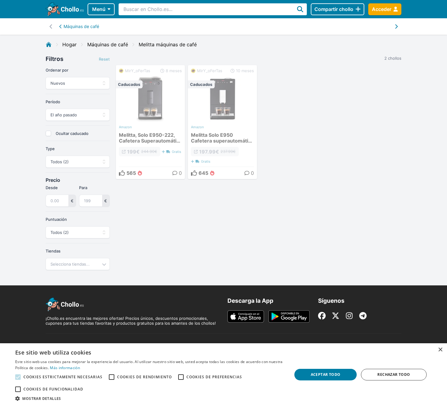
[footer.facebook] (322, 316)
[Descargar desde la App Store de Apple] (245, 316)
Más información (65, 367)
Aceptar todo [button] (326, 374)
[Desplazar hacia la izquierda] (396, 26)
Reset (104, 59)
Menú (99, 9)
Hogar (69, 44)
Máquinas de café (81, 26)
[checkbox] (48, 133)
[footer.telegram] (363, 316)
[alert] (223, 374)
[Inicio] (49, 44)
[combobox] (78, 264)
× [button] (440, 350)
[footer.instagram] (349, 316)
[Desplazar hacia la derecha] (51, 26)
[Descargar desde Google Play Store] (289, 316)
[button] (149, 398)
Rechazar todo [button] (393, 374)
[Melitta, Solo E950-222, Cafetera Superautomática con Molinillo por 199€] (150, 122)
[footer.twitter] (335, 316)
